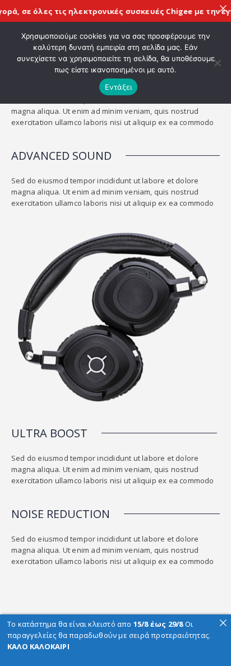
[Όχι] (217, 62)
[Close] (223, 8)
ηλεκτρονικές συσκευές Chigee (127, 11)
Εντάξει (118, 86)
